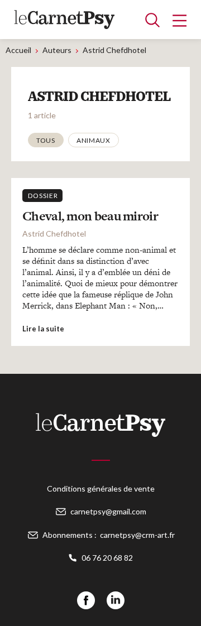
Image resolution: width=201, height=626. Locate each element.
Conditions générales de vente (101, 488)
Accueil (18, 50)
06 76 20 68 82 (107, 557)
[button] (46, 140)
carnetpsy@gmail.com (108, 511)
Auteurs (56, 50)
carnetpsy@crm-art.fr (137, 535)
